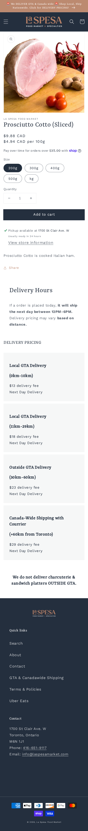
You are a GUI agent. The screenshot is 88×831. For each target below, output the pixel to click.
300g (34, 168)
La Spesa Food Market (48, 822)
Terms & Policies (25, 689)
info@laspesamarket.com (45, 754)
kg (32, 178)
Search (16, 643)
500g (12, 178)
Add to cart (44, 214)
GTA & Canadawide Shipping (36, 677)
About (15, 655)
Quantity (10, 189)
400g (54, 168)
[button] (6, 21)
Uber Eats (18, 701)
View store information (30, 242)
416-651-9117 (34, 748)
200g (12, 168)
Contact (17, 666)
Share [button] (14, 268)
